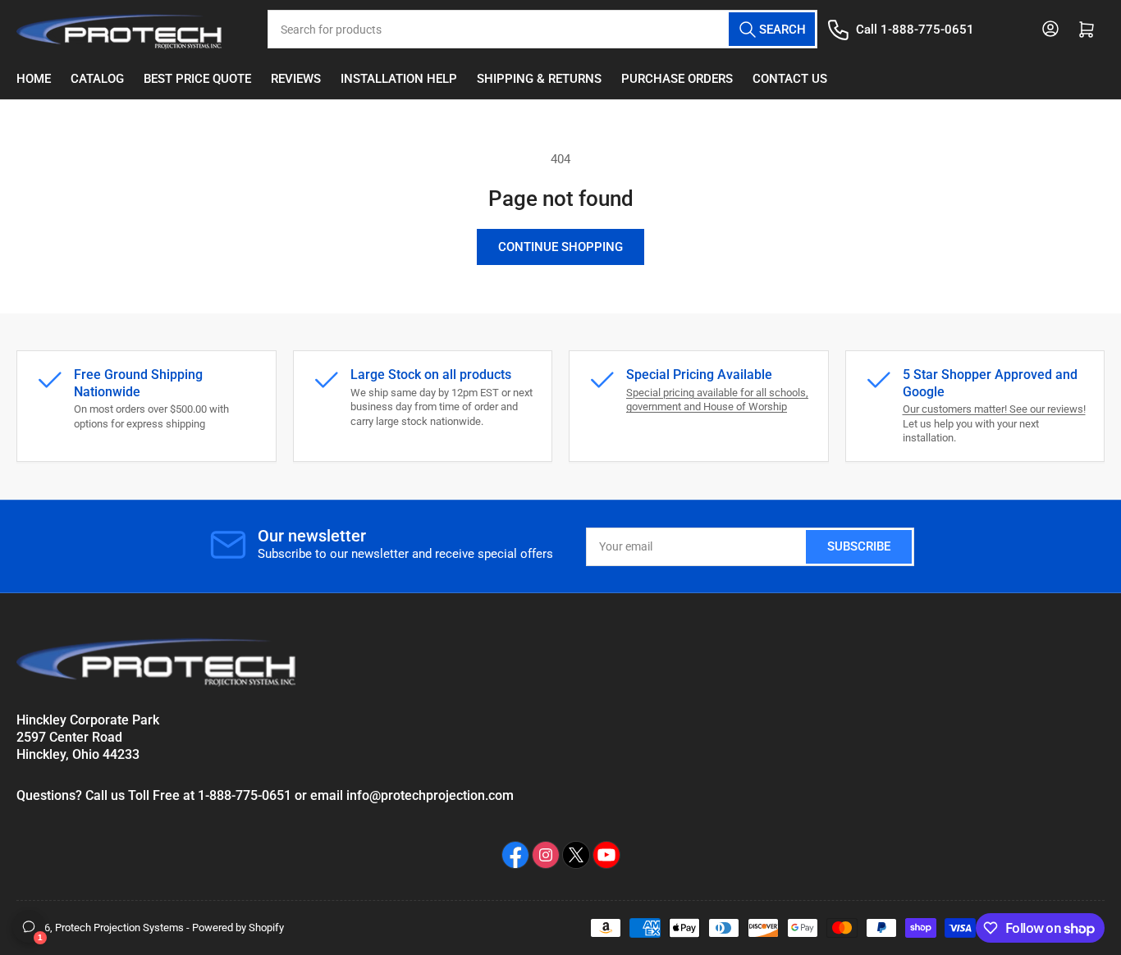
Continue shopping (560, 247)
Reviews (296, 78)
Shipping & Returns (539, 78)
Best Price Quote (197, 78)
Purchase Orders (677, 78)
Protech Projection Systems (119, 927)
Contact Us (790, 78)
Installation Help (399, 78)
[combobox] (542, 29)
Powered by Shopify (238, 927)
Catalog (97, 78)
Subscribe (858, 546)
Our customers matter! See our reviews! (994, 409)
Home (33, 78)
